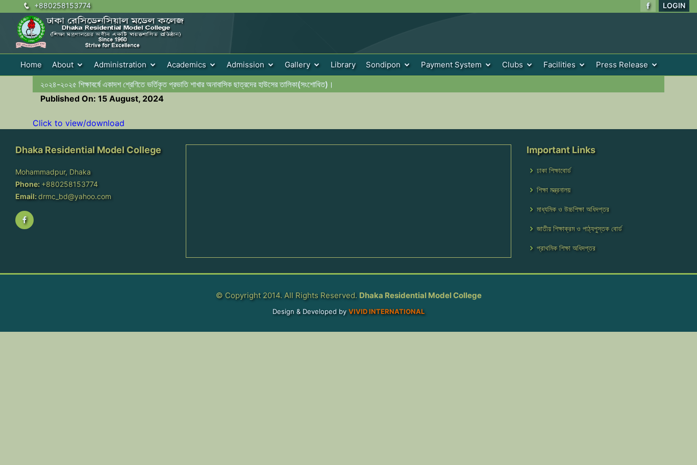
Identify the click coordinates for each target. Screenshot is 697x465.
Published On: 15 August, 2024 (102, 98)
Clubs (512, 64)
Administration (120, 64)
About (62, 64)
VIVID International (386, 311)
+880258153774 (62, 5)
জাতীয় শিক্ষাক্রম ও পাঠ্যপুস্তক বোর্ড (579, 228)
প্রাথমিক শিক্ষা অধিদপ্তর (566, 248)
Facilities (559, 64)
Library (343, 64)
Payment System (451, 64)
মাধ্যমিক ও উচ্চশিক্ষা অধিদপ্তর (573, 209)
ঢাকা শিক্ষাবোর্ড (554, 170)
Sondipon (383, 64)
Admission (245, 64)
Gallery (297, 64)
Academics (186, 64)
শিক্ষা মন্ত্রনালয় (553, 189)
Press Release (622, 64)
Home (31, 64)
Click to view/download (79, 123)
